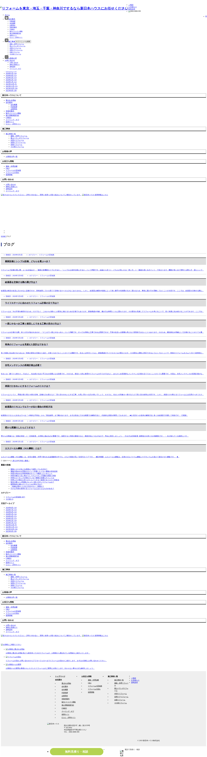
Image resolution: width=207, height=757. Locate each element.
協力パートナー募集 (16, 31)
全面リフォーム (15, 52)
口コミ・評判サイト (16, 37)
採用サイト (13, 35)
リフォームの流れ (94, 689)
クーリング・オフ (15, 68)
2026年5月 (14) (11, 73)
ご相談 (130, 5)
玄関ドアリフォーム (16, 50)
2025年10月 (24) (11, 88)
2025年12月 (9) (11, 84)
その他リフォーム (15, 54)
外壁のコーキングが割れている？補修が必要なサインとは (32, 478)
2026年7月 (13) (11, 510)
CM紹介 (12, 29)
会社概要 (12, 23)
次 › (23, 461)
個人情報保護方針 (15, 33)
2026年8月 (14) (11, 508)
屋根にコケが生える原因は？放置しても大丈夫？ (29, 469)
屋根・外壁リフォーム (17, 44)
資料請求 (131, 9)
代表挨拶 (12, 21)
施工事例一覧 (119, 680)
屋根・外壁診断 (93, 680)
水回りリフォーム (15, 48)
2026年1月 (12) (11, 82)
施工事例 (11, 41)
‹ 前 (13, 461)
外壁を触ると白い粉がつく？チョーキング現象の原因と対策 (33, 476)
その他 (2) (9, 499)
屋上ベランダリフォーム (17, 46)
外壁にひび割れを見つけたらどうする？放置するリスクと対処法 (35, 480)
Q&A (89, 683)
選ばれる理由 (66, 683)
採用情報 (91, 692)
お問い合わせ (10, 60)
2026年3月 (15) (11, 78)
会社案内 (11, 19)
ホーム (7, 15)
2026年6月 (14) (11, 512)
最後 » (27, 461)
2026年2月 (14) (11, 80)
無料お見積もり (15, 64)
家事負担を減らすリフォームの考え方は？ (26, 484)
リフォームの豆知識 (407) (15, 497)
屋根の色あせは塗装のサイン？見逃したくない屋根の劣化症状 (34, 471)
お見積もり (132, 7)
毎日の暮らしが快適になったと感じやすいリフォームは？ (32, 482)
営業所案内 (13, 27)
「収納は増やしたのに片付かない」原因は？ (27, 486)
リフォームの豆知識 (95, 686)
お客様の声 (12, 58)
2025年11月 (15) (11, 86)
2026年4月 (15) (11, 75)
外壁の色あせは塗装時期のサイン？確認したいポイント (31, 473)
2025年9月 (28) (11, 90)
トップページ (60, 676)
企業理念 (12, 25)
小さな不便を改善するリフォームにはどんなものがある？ (32, 488)
